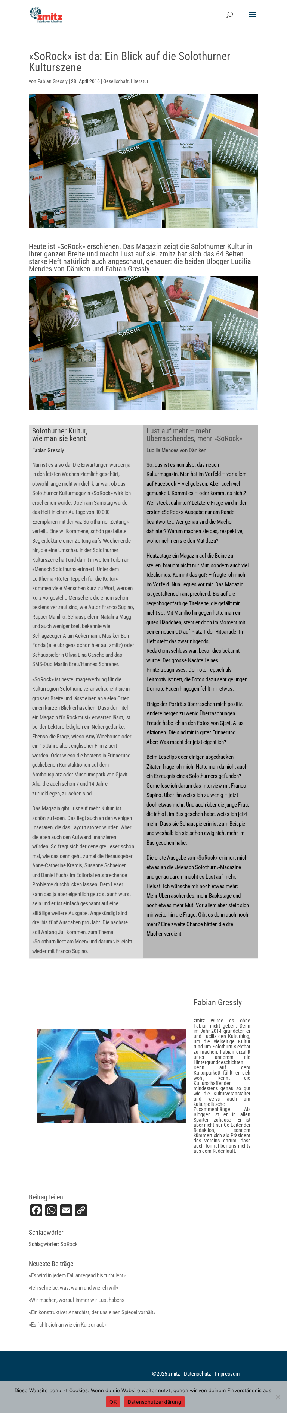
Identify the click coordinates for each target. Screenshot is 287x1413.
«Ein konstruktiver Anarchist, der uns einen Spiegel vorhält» (92, 1312)
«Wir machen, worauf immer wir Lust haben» (76, 1300)
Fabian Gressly (52, 81)
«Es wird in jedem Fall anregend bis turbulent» (77, 1275)
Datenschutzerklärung (154, 1402)
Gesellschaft (116, 81)
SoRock (69, 1244)
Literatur (139, 81)
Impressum (227, 1374)
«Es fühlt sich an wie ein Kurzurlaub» (68, 1324)
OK (113, 1402)
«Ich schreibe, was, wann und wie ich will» (73, 1287)
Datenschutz (198, 1374)
